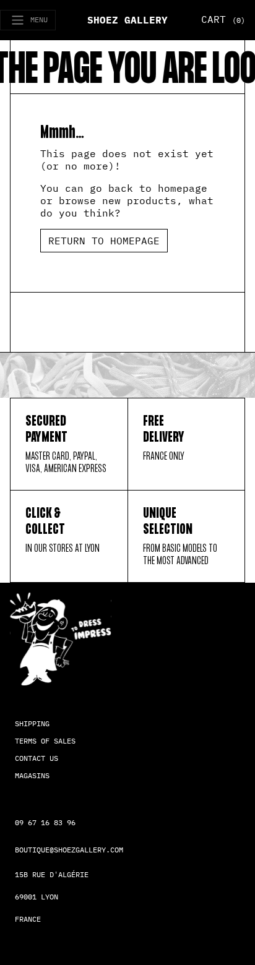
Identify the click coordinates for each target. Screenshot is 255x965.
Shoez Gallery (127, 20)
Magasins (32, 775)
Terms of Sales (45, 740)
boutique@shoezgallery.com (69, 849)
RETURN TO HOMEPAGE (104, 240)
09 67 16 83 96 (45, 822)
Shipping (32, 723)
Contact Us (36, 758)
